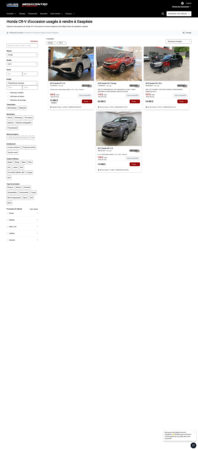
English (188, 3)
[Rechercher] (163, 14)
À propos (68, 14)
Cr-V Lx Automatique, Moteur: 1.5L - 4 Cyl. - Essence (112, 154)
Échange (22, 14)
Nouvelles (43, 14)
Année (9, 69)
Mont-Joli (12, 227)
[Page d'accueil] (8, 33)
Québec (12, 233)
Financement (32, 14)
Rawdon (12, 240)
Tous (31, 209)
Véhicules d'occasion (16, 33)
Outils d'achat (55, 14)
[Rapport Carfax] (87, 86)
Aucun (36, 209)
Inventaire (10, 14)
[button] (194, 432)
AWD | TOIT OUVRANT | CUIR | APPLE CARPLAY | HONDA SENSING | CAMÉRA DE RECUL (164, 90)
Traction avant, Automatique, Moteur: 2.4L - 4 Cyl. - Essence (67, 89)
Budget (9, 79)
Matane (12, 220)
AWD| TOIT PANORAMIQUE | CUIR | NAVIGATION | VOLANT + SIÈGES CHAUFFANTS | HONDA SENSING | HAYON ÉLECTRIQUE (116, 90)
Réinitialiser (34, 41)
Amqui (11, 213)
